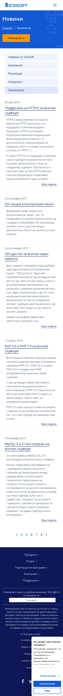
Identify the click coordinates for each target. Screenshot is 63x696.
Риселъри (15, 73)
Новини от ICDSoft (21, 57)
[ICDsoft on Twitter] (31, 681)
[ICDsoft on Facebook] (22, 681)
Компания (15, 65)
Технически (16, 90)
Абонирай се (16, 38)
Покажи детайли (48, 676)
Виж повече (49, 184)
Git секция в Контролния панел (29, 204)
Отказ (47, 691)
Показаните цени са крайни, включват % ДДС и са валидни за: (31, 594)
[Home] (16, 5)
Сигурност (15, 82)
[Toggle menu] (55, 5)
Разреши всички (47, 684)
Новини (12, 19)
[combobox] (32, 600)
